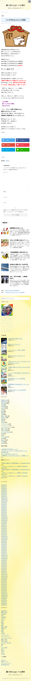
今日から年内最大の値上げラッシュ (19, 240)
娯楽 (2, 421)
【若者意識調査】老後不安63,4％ (19, 252)
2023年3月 (4, 550)
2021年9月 (4, 579)
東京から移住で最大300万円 (12, 290)
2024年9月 (4, 521)
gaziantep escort (25, 463)
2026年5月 (4, 489)
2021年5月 (4, 585)
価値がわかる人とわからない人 (16, 355)
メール (5, 197)
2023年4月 (4, 549)
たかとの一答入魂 (6, 432)
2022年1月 (4, 573)
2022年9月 (4, 560)
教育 (2, 433)
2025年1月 (4, 515)
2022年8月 (4, 561)
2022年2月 (4, 571)
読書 (2, 414)
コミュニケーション (6, 427)
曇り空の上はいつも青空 (15, 5)
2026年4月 (4, 491)
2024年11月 (4, 518)
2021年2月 (4, 590)
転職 (2, 413)
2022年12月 (4, 555)
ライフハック (4, 424)
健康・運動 (4, 416)
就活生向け (4, 400)
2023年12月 (4, 536)
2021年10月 (4, 577)
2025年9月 (4, 502)
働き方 (3, 440)
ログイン (3, 660)
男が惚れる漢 (4, 452)
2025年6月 (4, 507)
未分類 (3, 443)
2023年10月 (4, 539)
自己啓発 (3, 403)
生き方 (3, 408)
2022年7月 (4, 563)
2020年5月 (4, 605)
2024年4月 (4, 529)
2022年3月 (4, 569)
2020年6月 (4, 603)
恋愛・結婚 (4, 430)
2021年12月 (4, 574)
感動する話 (4, 401)
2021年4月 (4, 587)
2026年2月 (4, 494)
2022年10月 (4, 558)
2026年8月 (4, 485)
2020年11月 (4, 595)
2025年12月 (4, 497)
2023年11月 (4, 537)
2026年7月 (4, 486)
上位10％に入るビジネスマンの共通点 (15, 292)
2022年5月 (4, 566)
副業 (2, 419)
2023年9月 (4, 541)
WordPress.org (5, 664)
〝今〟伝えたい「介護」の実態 (16, 350)
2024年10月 (4, 520)
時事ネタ (3, 417)
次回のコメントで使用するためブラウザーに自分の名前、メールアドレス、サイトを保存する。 (15, 210)
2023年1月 (4, 553)
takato (7, 160)
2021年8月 (4, 581)
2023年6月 (4, 545)
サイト (5, 202)
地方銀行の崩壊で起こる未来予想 (19, 264)
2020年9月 (4, 598)
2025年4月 (4, 510)
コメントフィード (6, 663)
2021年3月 (4, 589)
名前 (4, 191)
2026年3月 (4, 493)
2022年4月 (4, 568)
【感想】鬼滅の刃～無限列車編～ (10, 463)
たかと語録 (4, 437)
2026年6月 (4, 488)
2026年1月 (4, 496)
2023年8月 (4, 542)
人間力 (3, 422)
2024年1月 (4, 534)
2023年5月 (4, 547)
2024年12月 (4, 517)
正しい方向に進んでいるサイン (9, 454)
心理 (2, 441)
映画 (2, 411)
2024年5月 (4, 528)
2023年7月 (4, 544)
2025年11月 (4, 499)
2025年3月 (4, 512)
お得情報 (3, 406)
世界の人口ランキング (14, 344)
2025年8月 (4, 504)
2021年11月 (4, 576)
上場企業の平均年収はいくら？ (9, 449)
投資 (2, 405)
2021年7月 (4, 582)
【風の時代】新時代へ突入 (15, 338)
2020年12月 (4, 593)
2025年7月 (4, 505)
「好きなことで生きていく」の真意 (10, 466)
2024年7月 (4, 525)
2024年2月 (4, 533)
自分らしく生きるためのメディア (15, 674)
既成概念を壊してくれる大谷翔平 (17, 390)
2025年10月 (4, 501)
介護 (2, 409)
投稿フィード (4, 661)
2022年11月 (4, 557)
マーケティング (5, 425)
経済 (3, 157)
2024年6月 (4, 526)
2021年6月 (4, 584)
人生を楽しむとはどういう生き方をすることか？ (14, 450)
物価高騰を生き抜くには (16, 228)
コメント (5, 172)
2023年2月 (4, 552)
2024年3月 (4, 531)
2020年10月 (4, 597)
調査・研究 (4, 429)
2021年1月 (4, 592)
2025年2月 (4, 513)
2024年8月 (4, 523)
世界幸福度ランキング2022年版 (16, 378)
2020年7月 (4, 601)
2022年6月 (4, 565)
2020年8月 (4, 600)
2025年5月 (4, 509)
